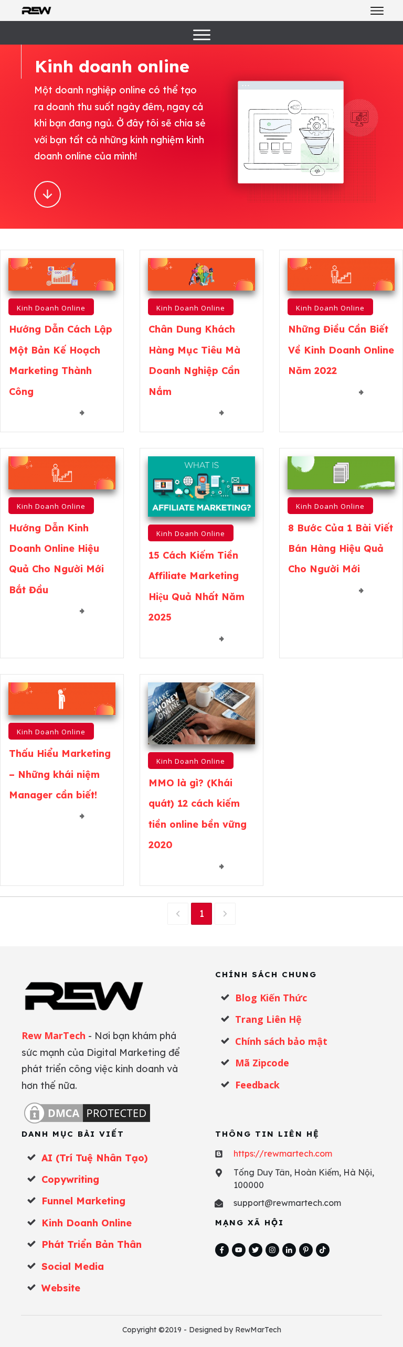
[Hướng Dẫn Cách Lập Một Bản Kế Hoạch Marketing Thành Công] (61, 274)
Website (60, 1288)
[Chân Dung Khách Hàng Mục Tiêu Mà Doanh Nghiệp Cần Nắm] (201, 274)
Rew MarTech (54, 1035)
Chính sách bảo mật (281, 1041)
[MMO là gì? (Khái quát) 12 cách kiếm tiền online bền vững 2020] (201, 713)
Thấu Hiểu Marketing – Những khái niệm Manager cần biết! (60, 774)
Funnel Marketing (83, 1201)
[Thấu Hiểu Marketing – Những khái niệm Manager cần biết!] (61, 698)
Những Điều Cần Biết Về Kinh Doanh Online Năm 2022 (341, 350)
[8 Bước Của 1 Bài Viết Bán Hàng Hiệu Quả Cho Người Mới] (341, 472)
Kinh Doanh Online (51, 308)
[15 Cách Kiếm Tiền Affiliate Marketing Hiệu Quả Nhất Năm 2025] (201, 486)
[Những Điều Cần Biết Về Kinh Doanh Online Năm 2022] (341, 274)
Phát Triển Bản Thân (91, 1244)
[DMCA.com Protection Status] (87, 1112)
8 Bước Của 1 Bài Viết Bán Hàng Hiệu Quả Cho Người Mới (340, 548)
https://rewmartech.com (283, 1153)
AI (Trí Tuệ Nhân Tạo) (94, 1158)
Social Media (72, 1266)
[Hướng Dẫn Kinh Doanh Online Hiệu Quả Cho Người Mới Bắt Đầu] (61, 472)
